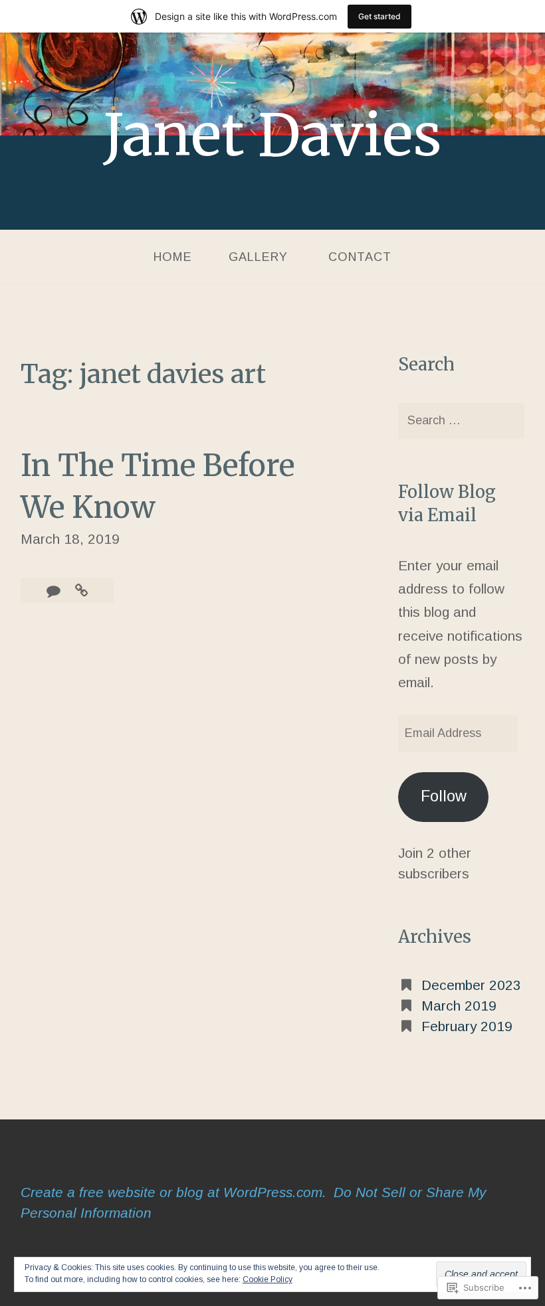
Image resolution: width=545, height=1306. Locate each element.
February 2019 (466, 1026)
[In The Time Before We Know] (81, 590)
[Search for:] (461, 421)
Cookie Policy (267, 1279)
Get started (379, 16)
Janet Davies (273, 135)
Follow (444, 796)
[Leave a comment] (55, 590)
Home (173, 257)
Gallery (258, 257)
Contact (359, 257)
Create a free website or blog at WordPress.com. (173, 1192)
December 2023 (471, 985)
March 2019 (458, 1005)
